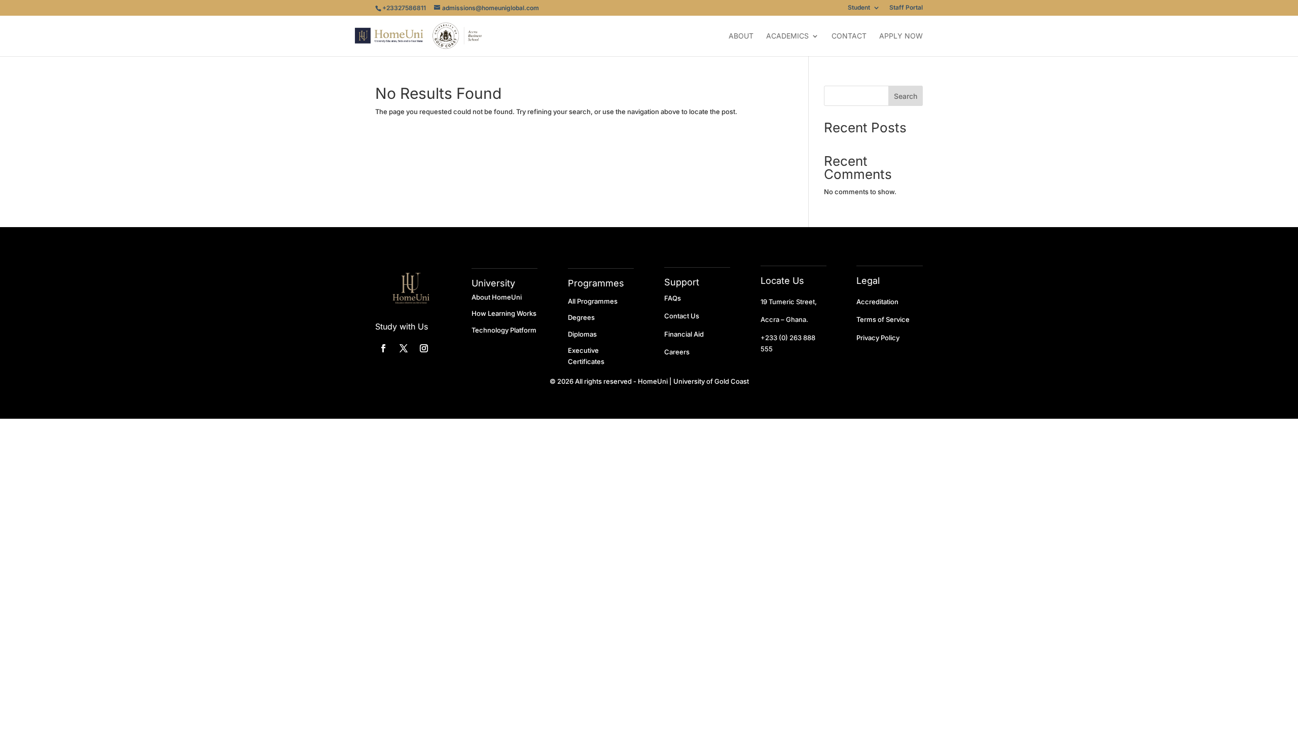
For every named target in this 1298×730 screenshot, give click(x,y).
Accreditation (877, 302)
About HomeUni (497, 297)
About (741, 36)
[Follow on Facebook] (383, 348)
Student (859, 8)
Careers (677, 352)
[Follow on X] (403, 348)
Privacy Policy (877, 338)
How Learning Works (504, 313)
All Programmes (593, 301)
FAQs (672, 298)
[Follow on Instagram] (424, 348)
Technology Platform (504, 330)
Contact (849, 36)
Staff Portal (906, 8)
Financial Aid (684, 334)
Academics (787, 36)
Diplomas (582, 334)
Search (905, 96)
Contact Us (681, 316)
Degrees (581, 317)
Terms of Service (883, 319)
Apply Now (901, 36)
